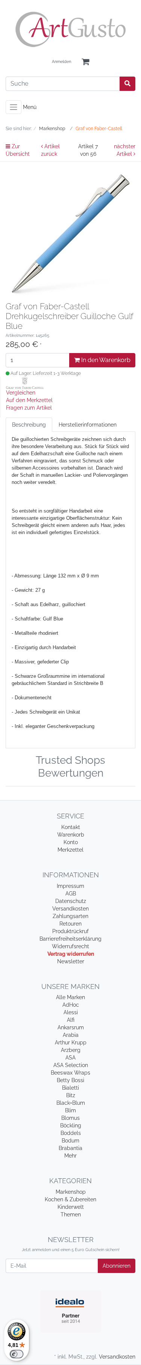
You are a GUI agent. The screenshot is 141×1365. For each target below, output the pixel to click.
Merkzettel (70, 850)
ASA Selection (70, 1065)
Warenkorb (70, 835)
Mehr (70, 1156)
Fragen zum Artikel (29, 408)
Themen (71, 1214)
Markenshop (71, 1192)
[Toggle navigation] (13, 107)
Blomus (70, 1118)
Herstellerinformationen (88, 425)
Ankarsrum (71, 1027)
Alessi (71, 1012)
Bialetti (70, 1088)
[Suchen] (127, 84)
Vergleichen (20, 393)
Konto (71, 842)
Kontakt (70, 827)
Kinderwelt (71, 1207)
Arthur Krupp (70, 1042)
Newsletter (70, 961)
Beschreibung (29, 425)
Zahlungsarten (70, 916)
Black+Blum (70, 1103)
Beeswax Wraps (70, 1073)
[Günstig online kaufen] (70, 29)
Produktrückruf (70, 931)
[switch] (16, 1354)
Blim (70, 1110)
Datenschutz (70, 901)
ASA (70, 1058)
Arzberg (70, 1050)
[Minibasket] (85, 62)
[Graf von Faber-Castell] (25, 382)
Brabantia (70, 1148)
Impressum (70, 886)
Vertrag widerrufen (70, 954)
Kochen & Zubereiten (70, 1199)
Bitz (70, 1095)
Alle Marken (70, 997)
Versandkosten (70, 909)
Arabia (71, 1035)
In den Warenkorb (105, 360)
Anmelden (61, 61)
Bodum (70, 1141)
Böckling (70, 1125)
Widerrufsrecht (70, 946)
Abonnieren (116, 1266)
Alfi (70, 1020)
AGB (70, 894)
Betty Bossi (70, 1080)
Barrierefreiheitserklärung (70, 939)
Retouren (70, 924)
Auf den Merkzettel (29, 400)
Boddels (71, 1133)
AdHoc (70, 1005)
